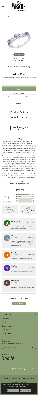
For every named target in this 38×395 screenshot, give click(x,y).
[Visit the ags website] (7, 369)
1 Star (16, 202)
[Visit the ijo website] (20, 369)
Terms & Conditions (28, 378)
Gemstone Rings (7, 16)
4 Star (16, 196)
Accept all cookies (25, 390)
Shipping (10, 97)
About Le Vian (19, 117)
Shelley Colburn (15, 280)
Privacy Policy (17, 378)
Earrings (27, 183)
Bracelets (20, 183)
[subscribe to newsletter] (33, 347)
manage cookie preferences (17, 386)
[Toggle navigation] (3, 6)
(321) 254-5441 (19, 60)
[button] (6, 6)
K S (12, 235)
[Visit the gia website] (14, 369)
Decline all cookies (12, 390)
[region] (19, 40)
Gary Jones (14, 266)
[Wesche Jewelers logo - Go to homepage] (19, 6)
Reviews (19, 189)
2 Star (16, 200)
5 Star (16, 194)
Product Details (19, 112)
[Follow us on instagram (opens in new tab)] (8, 358)
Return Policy (7, 378)
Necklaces (11, 183)
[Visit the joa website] (26, 369)
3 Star (16, 198)
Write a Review (19, 303)
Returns (28, 97)
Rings (15, 183)
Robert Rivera (15, 253)
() (33, 194)
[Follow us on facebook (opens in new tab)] (4, 358)
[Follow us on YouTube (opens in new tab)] (12, 358)
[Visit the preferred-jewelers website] (32, 369)
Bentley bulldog (15, 221)
